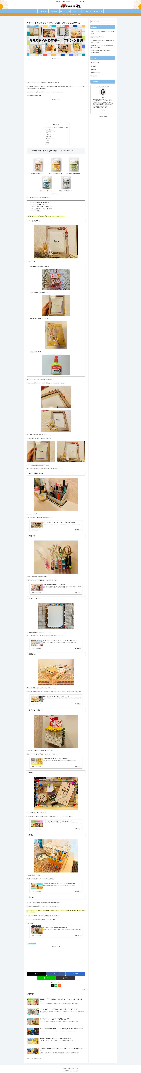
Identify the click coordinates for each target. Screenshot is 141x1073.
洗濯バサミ (48, 132)
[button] (65, 978)
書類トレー (48, 136)
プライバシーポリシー (73, 1068)
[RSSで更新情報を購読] (59, 985)
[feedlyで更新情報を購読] (55, 985)
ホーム (64, 1068)
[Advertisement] (56, 69)
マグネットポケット (50, 138)
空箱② (47, 142)
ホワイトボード (49, 134)
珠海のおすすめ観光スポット (97, 37)
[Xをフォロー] (52, 985)
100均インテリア (31, 943)
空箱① (47, 140)
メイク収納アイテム (50, 131)
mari (103, 97)
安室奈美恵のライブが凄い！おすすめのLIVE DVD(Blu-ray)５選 (101, 51)
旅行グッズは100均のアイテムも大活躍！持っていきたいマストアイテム (102, 46)
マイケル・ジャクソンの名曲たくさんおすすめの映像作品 (102, 32)
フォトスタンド (49, 129)
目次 (54, 124)
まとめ (47, 144)
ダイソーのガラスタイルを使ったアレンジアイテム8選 (56, 127)
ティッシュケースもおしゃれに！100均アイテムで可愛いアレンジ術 (102, 41)
